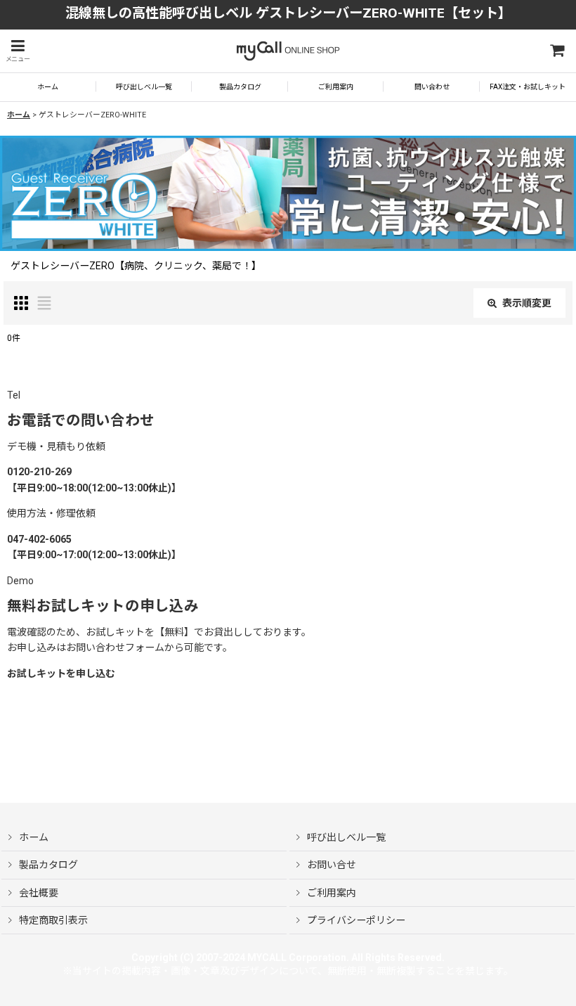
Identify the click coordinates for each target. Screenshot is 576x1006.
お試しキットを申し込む (61, 673)
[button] (18, 51)
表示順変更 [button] (526, 303)
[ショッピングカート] (556, 51)
